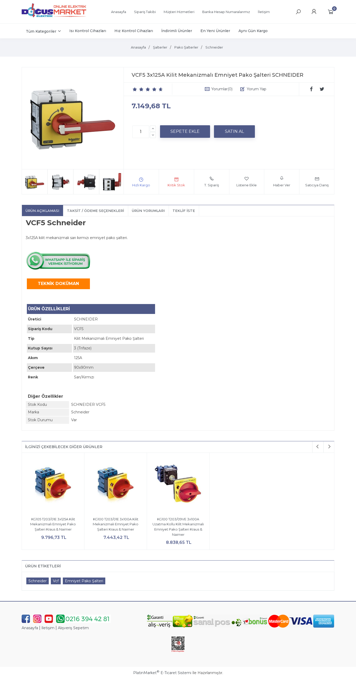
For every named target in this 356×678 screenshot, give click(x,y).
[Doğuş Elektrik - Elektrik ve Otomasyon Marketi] (54, 19)
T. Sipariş (211, 185)
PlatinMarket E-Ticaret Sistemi (162, 672)
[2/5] (138, 89)
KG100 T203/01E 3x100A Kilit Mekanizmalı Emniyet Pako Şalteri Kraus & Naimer (115, 524)
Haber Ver (281, 185)
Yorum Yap (256, 89)
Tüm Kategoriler (41, 31)
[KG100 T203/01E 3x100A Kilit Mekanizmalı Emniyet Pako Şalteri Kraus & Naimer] (115, 485)
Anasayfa (30, 628)
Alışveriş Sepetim (73, 628)
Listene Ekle (246, 185)
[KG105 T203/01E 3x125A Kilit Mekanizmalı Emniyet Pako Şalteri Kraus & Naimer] (53, 485)
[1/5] (135, 89)
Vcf (56, 581)
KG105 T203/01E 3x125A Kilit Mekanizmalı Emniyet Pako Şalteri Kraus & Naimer (53, 524)
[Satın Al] (234, 131)
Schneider (37, 581)
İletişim (47, 628)
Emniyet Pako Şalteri (84, 581)
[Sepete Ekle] (185, 131)
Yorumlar (221, 89)
